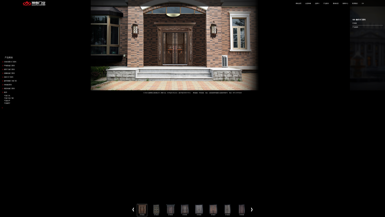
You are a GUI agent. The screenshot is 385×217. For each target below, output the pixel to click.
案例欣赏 (336, 3)
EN (363, 3)
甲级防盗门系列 (9, 65)
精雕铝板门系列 (9, 73)
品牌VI (317, 3)
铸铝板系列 (8, 84)
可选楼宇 (7, 103)
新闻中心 (345, 3)
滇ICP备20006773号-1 (185, 93)
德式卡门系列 (8, 77)
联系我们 (355, 3)
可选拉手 (7, 100)
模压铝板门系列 (9, 88)
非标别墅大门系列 (10, 62)
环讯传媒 (201, 93)
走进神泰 (308, 3)
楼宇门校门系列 (9, 69)
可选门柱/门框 (9, 98)
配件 (5, 92)
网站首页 (298, 3)
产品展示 (326, 3)
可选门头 (7, 95)
